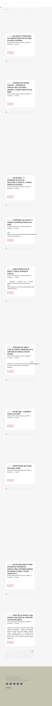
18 (14, 657)
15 (32, 654)
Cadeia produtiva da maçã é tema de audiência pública (18, 271)
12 (21, 654)
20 (21, 657)
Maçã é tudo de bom (20, 42)
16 (7, 657)
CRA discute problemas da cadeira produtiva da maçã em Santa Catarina (19, 38)
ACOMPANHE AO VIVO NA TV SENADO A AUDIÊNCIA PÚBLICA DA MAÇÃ (20, 222)
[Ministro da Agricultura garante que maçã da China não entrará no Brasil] (20, 603)
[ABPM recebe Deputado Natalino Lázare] (20, 448)
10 (14, 654)
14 (28, 654)
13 (25, 654)
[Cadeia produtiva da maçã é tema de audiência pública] (20, 257)
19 (17, 657)
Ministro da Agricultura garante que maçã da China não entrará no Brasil (20, 617)
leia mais (10, 52)
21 (25, 657)
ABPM (28, 42)
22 (28, 657)
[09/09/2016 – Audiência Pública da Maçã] (20, 394)
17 (10, 657)
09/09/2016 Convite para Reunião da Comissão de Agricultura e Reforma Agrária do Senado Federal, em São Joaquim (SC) (20, 569)
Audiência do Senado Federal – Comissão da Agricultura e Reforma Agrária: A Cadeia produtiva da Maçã (19, 87)
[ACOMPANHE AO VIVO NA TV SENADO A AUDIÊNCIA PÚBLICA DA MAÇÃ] (20, 210)
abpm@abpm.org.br (24, 680)
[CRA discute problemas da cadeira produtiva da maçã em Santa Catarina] (20, 21)
